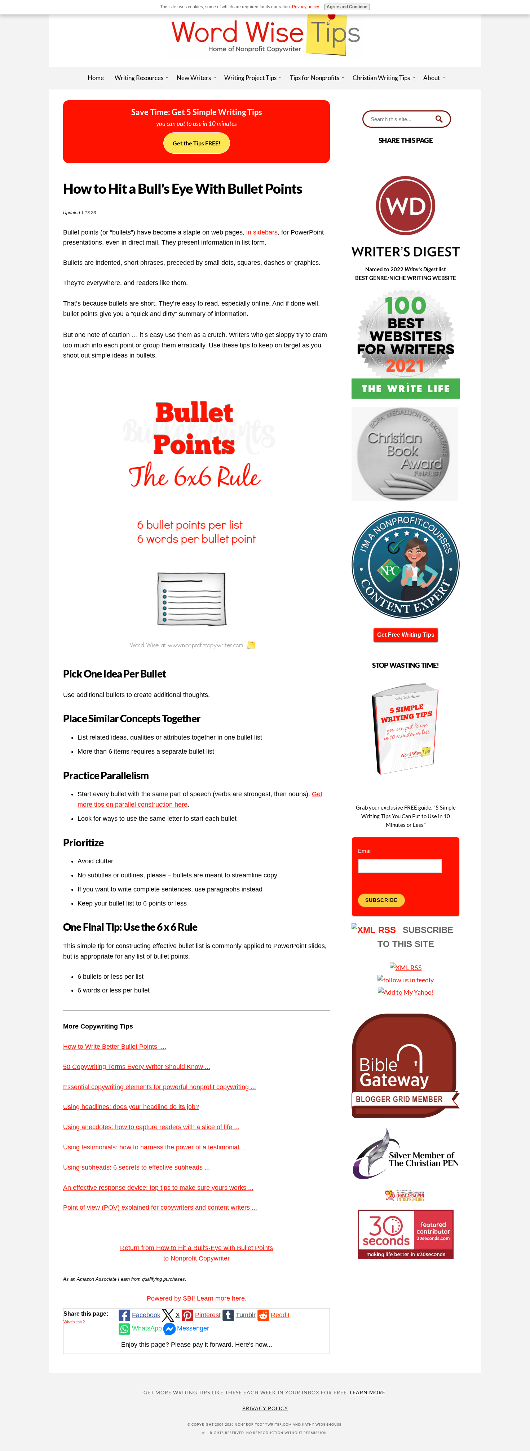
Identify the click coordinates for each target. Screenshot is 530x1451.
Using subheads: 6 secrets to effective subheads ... (136, 1167)
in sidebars (261, 232)
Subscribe (381, 900)
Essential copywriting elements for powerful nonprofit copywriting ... (159, 1087)
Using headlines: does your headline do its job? (131, 1106)
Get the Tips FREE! (197, 143)
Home (96, 78)
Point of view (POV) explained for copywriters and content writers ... (160, 1207)
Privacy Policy (265, 1408)
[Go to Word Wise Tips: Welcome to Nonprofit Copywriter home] (265, 64)
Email (364, 851)
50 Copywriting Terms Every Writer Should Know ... (136, 1066)
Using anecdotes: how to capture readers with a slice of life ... (151, 1127)
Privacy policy (305, 6)
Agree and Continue (347, 6)
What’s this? (74, 1322)
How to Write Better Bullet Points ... (114, 1046)
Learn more (367, 1392)
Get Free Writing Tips (405, 635)
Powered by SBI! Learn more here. (197, 1298)
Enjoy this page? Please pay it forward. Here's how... (196, 1344)
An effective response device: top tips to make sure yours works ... (158, 1187)
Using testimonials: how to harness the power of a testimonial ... (154, 1147)
